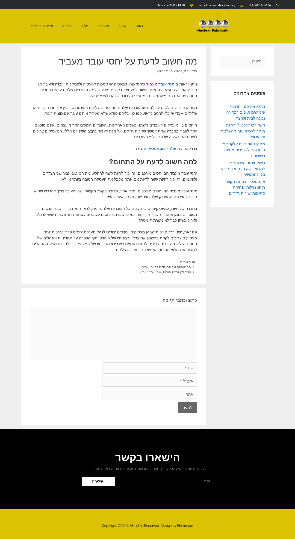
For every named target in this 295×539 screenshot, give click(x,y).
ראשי (139, 26)
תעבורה (103, 26)
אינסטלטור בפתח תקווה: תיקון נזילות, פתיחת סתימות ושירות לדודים (244, 187)
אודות (122, 26)
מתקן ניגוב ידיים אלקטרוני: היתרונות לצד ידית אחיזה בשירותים (243, 150)
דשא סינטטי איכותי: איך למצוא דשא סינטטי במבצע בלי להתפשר (243, 168)
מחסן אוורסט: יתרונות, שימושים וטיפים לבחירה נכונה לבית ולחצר (245, 112)
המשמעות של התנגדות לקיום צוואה (166, 267)
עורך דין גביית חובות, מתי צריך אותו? (165, 272)
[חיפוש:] (242, 61)
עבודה (66, 26)
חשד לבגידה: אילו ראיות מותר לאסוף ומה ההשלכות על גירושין (243, 131)
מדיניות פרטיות (42, 26)
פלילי (84, 26)
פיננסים (185, 262)
